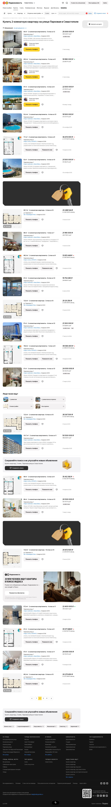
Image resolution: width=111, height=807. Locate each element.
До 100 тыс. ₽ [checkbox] (10, 201)
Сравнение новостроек (9, 764)
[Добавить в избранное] (42, 49)
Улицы (4, 772)
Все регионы (6, 762)
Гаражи (91, 742)
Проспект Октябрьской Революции (13, 749)
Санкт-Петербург (29, 742)
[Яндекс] (105, 803)
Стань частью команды (29, 783)
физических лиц (22, 598)
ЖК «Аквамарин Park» (30, 214)
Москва (26, 739)
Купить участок (70, 774)
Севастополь (49, 762)
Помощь (75, 783)
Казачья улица (7, 744)
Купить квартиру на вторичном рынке (76, 772)
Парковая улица (28, 34)
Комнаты (91, 739)
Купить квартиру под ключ (73, 767)
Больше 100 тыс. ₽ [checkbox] (24, 201)
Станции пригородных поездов (11, 769)
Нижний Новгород (29, 752)
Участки (91, 744)
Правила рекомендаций (64, 783)
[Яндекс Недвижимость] (12, 3)
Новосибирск (28, 744)
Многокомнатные (71, 744)
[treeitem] (7, 8)
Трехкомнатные (70, 749)
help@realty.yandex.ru (37, 794)
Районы (5, 767)
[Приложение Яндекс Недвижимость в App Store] (98, 795)
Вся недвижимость (8, 783)
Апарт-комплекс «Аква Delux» (32, 36)
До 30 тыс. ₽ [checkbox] (10, 196)
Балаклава (48, 744)
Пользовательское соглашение (46, 783)
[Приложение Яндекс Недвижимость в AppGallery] (104, 795)
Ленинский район (50, 742)
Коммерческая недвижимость (97, 747)
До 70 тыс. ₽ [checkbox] (33, 196)
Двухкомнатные (70, 739)
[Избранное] (63, 3)
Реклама (18, 783)
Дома (90, 749)
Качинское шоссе (8, 742)
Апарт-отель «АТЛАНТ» (30, 141)
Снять (26, 762)
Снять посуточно (29, 764)
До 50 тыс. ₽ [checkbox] (22, 196)
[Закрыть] (107, 13)
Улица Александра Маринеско (11, 752)
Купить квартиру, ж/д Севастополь (76, 769)
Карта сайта (83, 783)
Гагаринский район (50, 739)
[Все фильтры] (4, 13)
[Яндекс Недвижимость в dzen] (104, 783)
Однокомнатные (70, 747)
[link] (105, 3)
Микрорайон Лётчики (51, 752)
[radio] (32, 698)
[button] (66, 3)
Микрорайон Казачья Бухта (53, 749)
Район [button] (90, 13)
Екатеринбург (28, 747)
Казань (26, 749)
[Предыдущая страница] (32, 698)
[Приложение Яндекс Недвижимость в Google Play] (101, 795)
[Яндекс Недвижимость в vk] (101, 783)
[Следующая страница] (51, 698)
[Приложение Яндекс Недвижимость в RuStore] (107, 795)
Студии (68, 742)
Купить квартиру (71, 762)
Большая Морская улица (9, 739)
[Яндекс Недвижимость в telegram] (107, 783)
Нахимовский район (50, 747)
